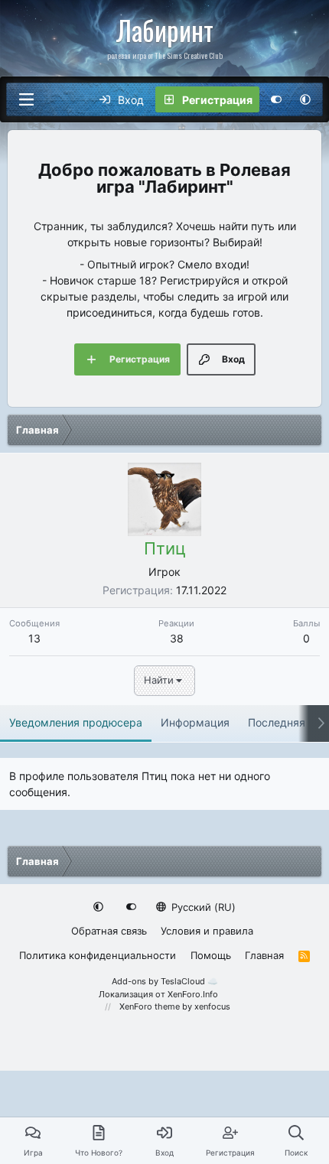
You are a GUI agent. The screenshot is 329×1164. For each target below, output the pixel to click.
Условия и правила (207, 931)
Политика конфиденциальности (97, 955)
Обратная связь (109, 931)
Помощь (211, 955)
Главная (264, 955)
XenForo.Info (193, 994)
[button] (305, 99)
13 (34, 638)
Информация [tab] (195, 722)
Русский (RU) (202, 907)
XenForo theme (149, 1006)
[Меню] (26, 99)
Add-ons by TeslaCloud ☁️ (165, 981)
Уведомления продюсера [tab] (75, 722)
